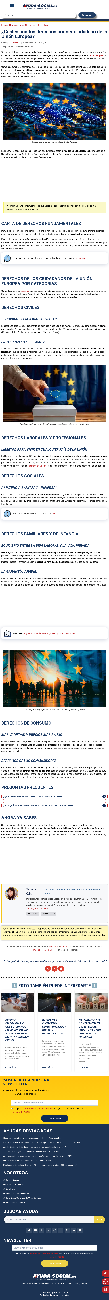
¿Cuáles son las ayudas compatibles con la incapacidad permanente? (32, 1151)
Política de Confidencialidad (38, 1108)
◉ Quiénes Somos (11, 1180)
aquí (54, 513)
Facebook (53, 946)
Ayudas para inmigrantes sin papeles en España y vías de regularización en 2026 (37, 1156)
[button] (48, 969)
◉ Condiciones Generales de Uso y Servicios (22, 1198)
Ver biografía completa (37, 908)
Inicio (4, 25)
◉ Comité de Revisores (13, 1184)
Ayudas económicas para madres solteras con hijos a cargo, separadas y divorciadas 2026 (41, 1142)
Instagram (65, 946)
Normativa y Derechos (36, 25)
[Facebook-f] (41, 1230)
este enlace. (80, 258)
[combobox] (38, 15)
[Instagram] (48, 1230)
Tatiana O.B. (16, 43)
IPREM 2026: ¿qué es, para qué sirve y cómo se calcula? (27, 1160)
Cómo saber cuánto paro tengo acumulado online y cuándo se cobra (32, 1138)
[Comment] (60, 1230)
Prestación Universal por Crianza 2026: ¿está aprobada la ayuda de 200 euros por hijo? (40, 1165)
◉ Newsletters (9, 1189)
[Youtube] (35, 1230)
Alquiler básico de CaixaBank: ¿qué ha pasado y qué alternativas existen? (34, 1147)
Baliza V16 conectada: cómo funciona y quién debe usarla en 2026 (54, 1026)
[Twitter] (29, 1230)
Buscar (99, 1219)
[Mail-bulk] (80, 1230)
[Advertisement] (54, 179)
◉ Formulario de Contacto (14, 1202)
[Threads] (67, 1230)
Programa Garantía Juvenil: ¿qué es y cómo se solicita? (49, 633)
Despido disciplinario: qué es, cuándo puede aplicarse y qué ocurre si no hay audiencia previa (17, 1030)
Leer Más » (10, 1067)
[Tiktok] (54, 1230)
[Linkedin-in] (73, 1230)
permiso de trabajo (38, 466)
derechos (25, 291)
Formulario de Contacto (43, 950)
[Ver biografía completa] (49, 908)
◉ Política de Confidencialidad (16, 1193)
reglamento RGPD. (20, 1112)
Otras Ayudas (16, 25)
